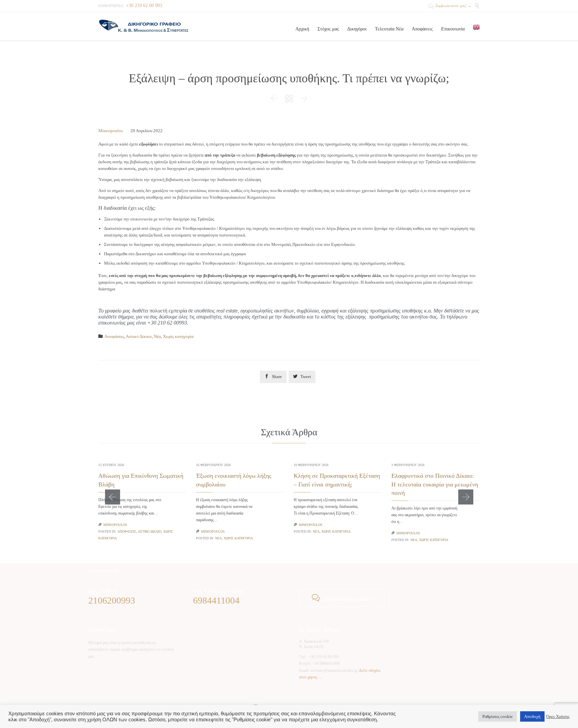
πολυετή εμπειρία (168, 310)
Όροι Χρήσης (558, 716)
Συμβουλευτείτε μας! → (449, 6)
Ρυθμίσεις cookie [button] (497, 716)
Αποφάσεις (114, 336)
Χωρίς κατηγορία (178, 336)
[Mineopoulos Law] (143, 26)
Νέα (157, 336)
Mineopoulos (110, 130)
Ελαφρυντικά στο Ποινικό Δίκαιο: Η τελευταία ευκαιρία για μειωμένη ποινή (434, 484)
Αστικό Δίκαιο (139, 336)
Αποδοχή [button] (532, 716)
